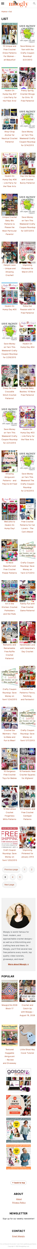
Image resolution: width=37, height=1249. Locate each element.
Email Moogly (18, 1236)
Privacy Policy (19, 1203)
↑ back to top (18, 1183)
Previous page (11, 869)
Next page (9, 885)
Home (4, 11)
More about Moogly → (18, 964)
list (10, 11)
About (19, 1199)
